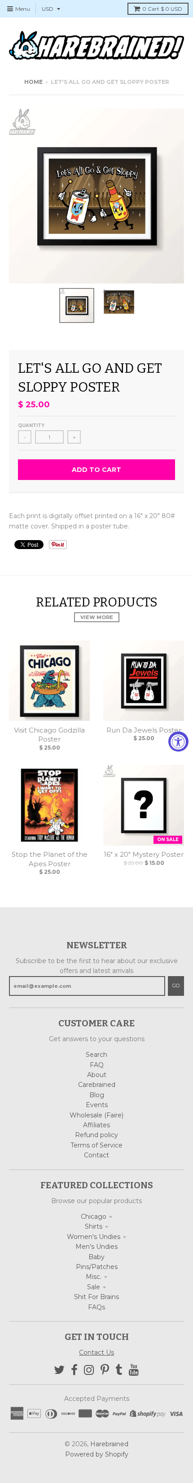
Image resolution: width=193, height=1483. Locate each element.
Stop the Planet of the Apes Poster (50, 859)
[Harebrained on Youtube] (134, 1370)
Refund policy (96, 1135)
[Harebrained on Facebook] (74, 1370)
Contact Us (96, 1352)
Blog (96, 1095)
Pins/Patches (97, 1267)
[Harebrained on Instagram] (89, 1370)
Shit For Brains (96, 1297)
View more (96, 617)
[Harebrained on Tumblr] (119, 1370)
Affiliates (96, 1125)
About (96, 1075)
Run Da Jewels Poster (143, 730)
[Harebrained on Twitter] (59, 1370)
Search (96, 1055)
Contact (96, 1155)
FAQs (96, 1307)
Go (176, 985)
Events (97, 1105)
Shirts (93, 1226)
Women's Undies (93, 1237)
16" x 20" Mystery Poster (144, 854)
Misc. (93, 1277)
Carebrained (96, 1085)
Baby (96, 1257)
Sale (93, 1287)
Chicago (93, 1217)
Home (33, 82)
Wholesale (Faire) (96, 1115)
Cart (162, 8)
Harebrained (109, 1444)
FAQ (97, 1065)
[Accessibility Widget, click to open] (178, 742)
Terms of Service (96, 1145)
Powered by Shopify (96, 1454)
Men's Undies (96, 1247)
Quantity (31, 425)
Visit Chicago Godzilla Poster (49, 735)
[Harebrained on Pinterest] (105, 1370)
